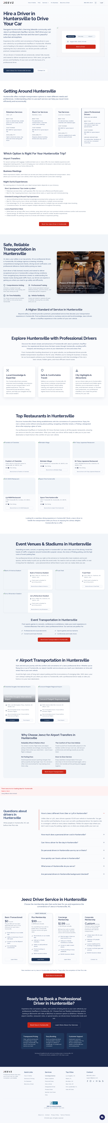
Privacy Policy (55, 1115)
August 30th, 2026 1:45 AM (78, 41)
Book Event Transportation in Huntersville (54, 639)
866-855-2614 (88, 2)
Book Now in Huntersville (54, 975)
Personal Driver (49, 1081)
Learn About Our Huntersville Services (18, 70)
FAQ (39, 2)
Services (44, 2)
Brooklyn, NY (69, 1081)
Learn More (14, 959)
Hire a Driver (48, 1084)
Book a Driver (80, 47)
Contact (47, 1115)
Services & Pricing (29, 1078)
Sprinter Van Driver (50, 1092)
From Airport (26, 720)
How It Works (32, 2)
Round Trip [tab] (71, 36)
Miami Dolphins (49, 1078)
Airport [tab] (90, 36)
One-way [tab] (80, 36)
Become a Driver (65, 2)
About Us (41, 1115)
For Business (54, 2)
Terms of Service (65, 1115)
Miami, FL (68, 1078)
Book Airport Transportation (54, 772)
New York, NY (70, 1084)
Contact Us (41, 70)
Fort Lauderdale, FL (71, 1086)
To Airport (12, 720)
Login (101, 2)
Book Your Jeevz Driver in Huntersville (54, 224)
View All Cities (70, 1089)
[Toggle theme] (95, 2)
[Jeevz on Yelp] (103, 1081)
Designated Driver (50, 1086)
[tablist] (81, 36)
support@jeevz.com (92, 1078)
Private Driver (49, 1089)
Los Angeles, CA (70, 1076)
